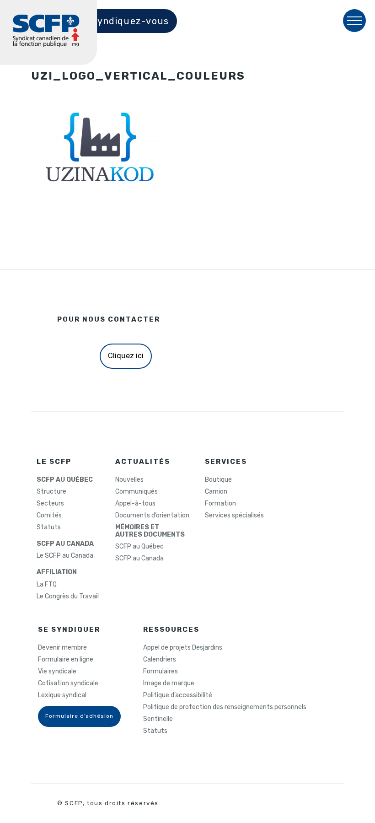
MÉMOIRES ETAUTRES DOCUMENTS (150, 531)
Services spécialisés (234, 515)
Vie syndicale (57, 671)
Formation (220, 503)
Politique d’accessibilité (177, 695)
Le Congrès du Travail (68, 596)
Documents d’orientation (152, 515)
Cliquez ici (126, 355)
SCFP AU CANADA (65, 544)
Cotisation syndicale (68, 683)
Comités (49, 515)
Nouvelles (129, 480)
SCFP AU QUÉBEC (65, 480)
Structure (51, 491)
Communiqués (136, 491)
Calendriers (159, 659)
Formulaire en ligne (65, 659)
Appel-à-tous (135, 503)
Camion (216, 491)
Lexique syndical (62, 695)
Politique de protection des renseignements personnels (224, 707)
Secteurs (50, 503)
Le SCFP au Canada (65, 555)
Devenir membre (62, 647)
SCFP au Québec (139, 546)
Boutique (218, 480)
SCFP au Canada (139, 558)
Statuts (49, 527)
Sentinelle (158, 719)
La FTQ (47, 584)
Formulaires (160, 671)
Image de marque (168, 683)
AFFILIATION (57, 572)
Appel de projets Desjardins (182, 647)
